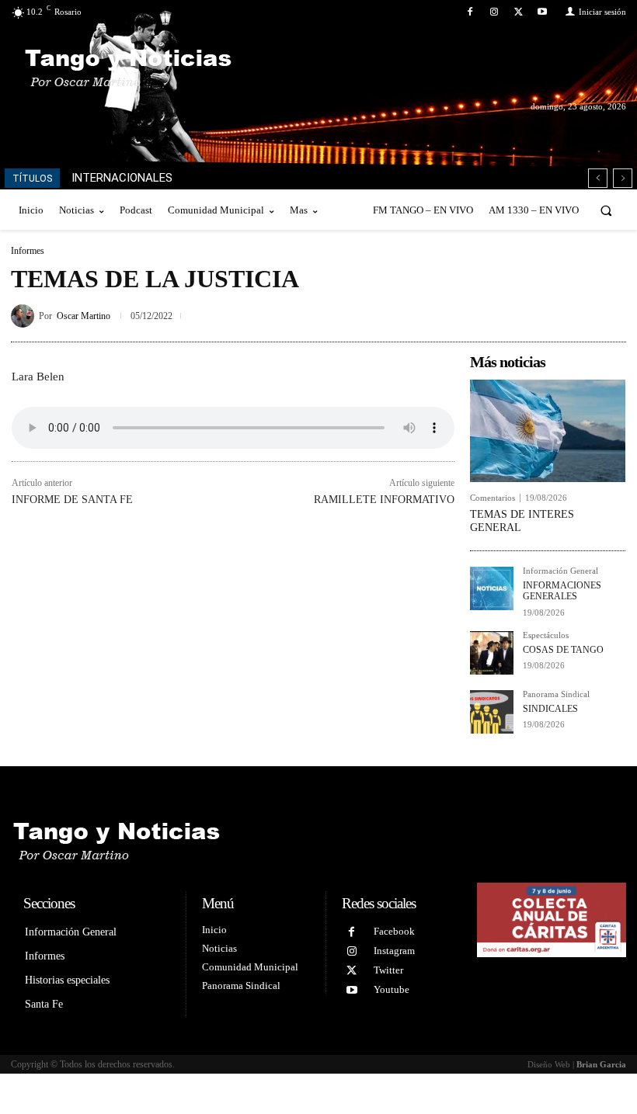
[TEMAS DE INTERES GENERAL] (547, 431)
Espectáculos (546, 635)
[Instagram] (494, 12)
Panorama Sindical (556, 694)
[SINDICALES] (491, 712)
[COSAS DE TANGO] (491, 653)
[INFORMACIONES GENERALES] (491, 588)
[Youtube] (543, 12)
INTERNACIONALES (121, 178)
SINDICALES (550, 708)
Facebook (394, 931)
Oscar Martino (83, 316)
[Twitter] (518, 12)
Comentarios (492, 498)
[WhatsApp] (610, 312)
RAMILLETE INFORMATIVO (384, 499)
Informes (27, 250)
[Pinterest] (574, 312)
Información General (560, 571)
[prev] (597, 178)
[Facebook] (470, 12)
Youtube (391, 989)
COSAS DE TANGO (563, 649)
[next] (622, 178)
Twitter (388, 970)
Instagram (394, 950)
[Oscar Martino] (25, 316)
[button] (606, 210)
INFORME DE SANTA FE (72, 499)
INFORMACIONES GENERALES (562, 591)
